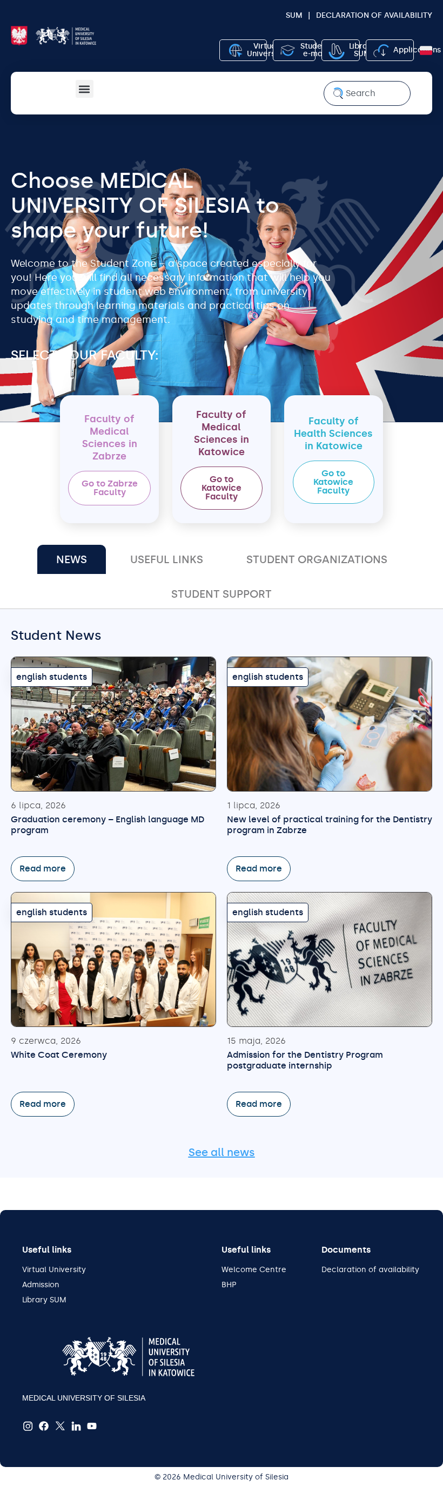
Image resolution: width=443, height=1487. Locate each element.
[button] (84, 89)
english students (51, 677)
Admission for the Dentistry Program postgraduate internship (305, 1060)
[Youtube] (92, 1426)
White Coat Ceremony (59, 1055)
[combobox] (367, 93)
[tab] (71, 559)
